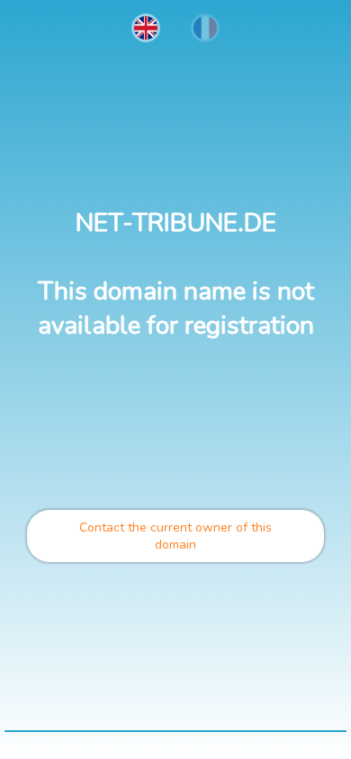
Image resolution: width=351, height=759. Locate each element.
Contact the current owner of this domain (175, 536)
